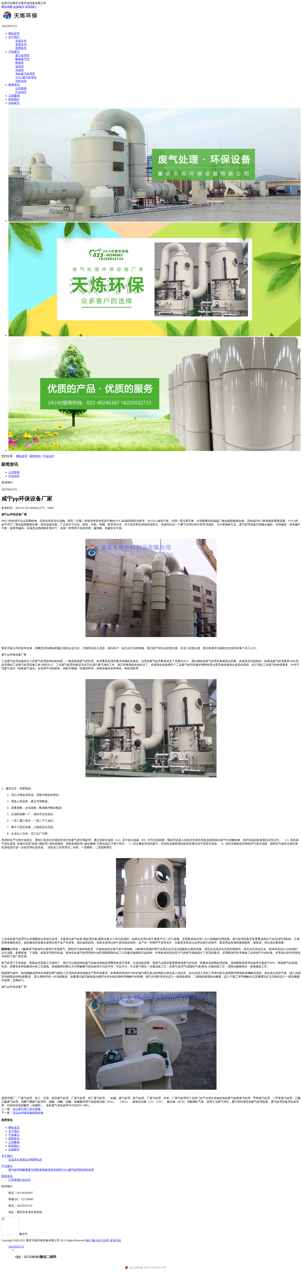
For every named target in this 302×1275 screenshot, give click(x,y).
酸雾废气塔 (22, 59)
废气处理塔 (22, 55)
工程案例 (14, 95)
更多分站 (115, 1240)
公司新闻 (21, 88)
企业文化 (21, 40)
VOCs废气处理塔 (26, 77)
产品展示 (14, 51)
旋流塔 (19, 66)
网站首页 (14, 33)
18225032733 (16, 1246)
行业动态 (21, 92)
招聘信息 (21, 48)
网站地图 (7, 6)
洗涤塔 (19, 70)
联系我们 (30, 6)
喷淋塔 (19, 62)
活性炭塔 (21, 81)
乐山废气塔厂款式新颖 (27, 1109)
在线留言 (18, 6)
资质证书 (21, 44)
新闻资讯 (14, 84)
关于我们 (14, 37)
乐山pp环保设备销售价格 (28, 1112)
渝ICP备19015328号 (97, 1240)
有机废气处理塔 (25, 73)
